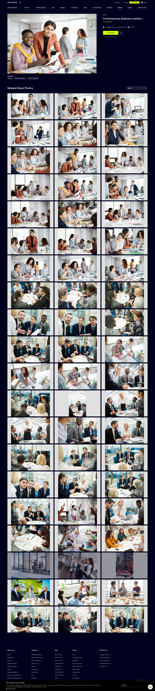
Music (85, 7)
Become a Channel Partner (14, 678)
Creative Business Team (15, 144)
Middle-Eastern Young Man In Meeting (19, 495)
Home (8, 654)
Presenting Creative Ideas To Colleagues (66, 603)
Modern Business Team (15, 117)
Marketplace (10, 657)
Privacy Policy (76, 672)
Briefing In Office (60, 630)
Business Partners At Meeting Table (18, 603)
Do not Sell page (42, 687)
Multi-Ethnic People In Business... (111, 333)
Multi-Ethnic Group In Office (63, 117)
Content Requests (12, 666)
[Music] (58, 678)
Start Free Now (134, 2)
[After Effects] (62, 658)
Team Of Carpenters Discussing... (111, 603)
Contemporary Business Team (111, 117)
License (75, 675)
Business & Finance (20, 78)
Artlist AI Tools (142, 7)
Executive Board (107, 414)
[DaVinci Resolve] (64, 663)
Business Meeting (13, 252)
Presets (27, 7)
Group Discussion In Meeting (110, 468)
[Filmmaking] (61, 669)
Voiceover (75, 7)
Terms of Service (77, 666)
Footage (62, 7)
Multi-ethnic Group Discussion (17, 414)
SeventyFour (108, 21)
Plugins (130, 7)
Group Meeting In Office (62, 333)
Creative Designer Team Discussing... (65, 549)
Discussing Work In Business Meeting (113, 306)
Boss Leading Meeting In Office (111, 630)
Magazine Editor (107, 279)
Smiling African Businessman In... (64, 441)
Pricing (9, 669)
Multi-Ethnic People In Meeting (64, 306)
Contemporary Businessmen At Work (65, 198)
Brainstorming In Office (62, 495)
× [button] (153, 682)
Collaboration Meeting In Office (64, 360)
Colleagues (106, 225)
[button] (53, 689)
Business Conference (108, 441)
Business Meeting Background (17, 549)
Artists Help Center (78, 657)
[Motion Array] (62, 655)
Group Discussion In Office (16, 522)
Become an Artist (77, 663)
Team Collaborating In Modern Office (65, 576)
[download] (51, 117)
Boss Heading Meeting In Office (17, 360)
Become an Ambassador (13, 675)
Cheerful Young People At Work (64, 252)
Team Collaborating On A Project (111, 576)
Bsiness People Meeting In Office (17, 333)
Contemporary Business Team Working (19, 198)
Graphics (109, 7)
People (10, 78)
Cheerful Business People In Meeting (112, 387)
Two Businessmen (60, 171)
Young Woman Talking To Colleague (112, 252)
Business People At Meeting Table (18, 171)
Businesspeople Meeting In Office (18, 630)
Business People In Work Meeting (64, 468)
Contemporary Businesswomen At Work (66, 279)
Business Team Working (109, 171)
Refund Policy (76, 669)
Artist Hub (75, 660)
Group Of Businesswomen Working (112, 549)
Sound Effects (97, 7)
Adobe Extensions (12, 663)
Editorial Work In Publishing (16, 279)
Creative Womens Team (15, 387)
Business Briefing (13, 441)
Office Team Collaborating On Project (19, 576)
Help (74, 654)
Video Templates (12, 7)
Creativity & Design (33, 78)
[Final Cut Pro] (62, 666)
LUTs (53, 7)
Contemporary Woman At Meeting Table (66, 144)
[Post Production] (64, 675)
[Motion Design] (63, 672)
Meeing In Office (60, 414)
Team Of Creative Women (63, 387)
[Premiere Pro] (62, 660)
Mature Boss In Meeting (109, 522)
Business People (60, 522)
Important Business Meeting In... (17, 306)
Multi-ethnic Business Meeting (17, 468)
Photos (120, 7)
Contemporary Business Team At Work (113, 198)
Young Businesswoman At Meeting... (112, 144)
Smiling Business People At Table (64, 225)
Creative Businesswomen (109, 360)
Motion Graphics (41, 7)
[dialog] (77, 685)
